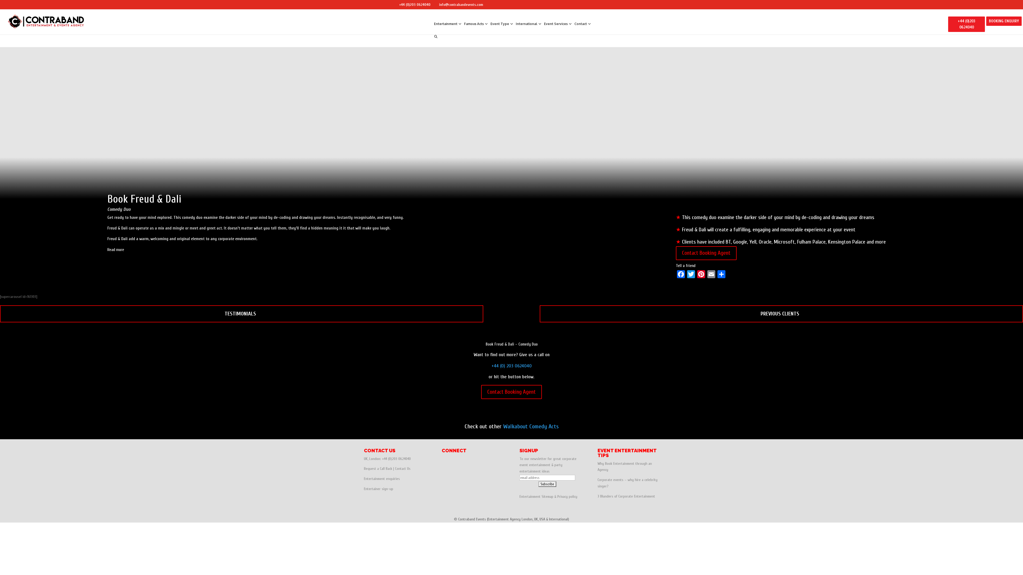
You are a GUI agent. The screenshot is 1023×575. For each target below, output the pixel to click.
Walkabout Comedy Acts (531, 426)
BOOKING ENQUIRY (1004, 21)
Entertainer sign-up (378, 489)
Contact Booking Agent (706, 253)
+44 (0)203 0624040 (415, 4)
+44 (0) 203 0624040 (512, 366)
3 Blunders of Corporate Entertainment (626, 496)
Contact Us (403, 468)
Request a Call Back (378, 468)
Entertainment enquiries (382, 479)
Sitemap (547, 496)
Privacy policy (567, 496)
